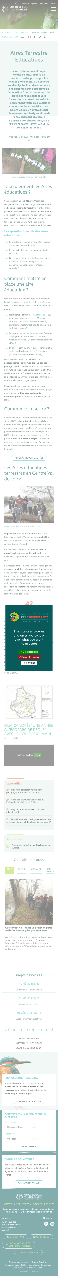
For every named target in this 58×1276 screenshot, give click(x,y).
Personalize (29, 663)
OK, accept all (30, 651)
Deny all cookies (30, 657)
